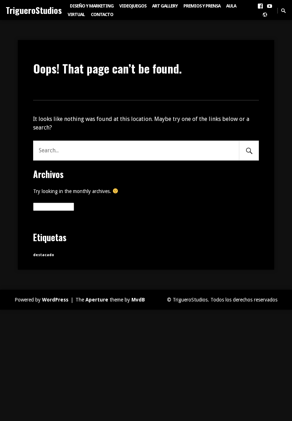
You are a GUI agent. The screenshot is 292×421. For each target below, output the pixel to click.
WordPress (55, 300)
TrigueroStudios (34, 10)
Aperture (96, 300)
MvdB (138, 300)
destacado (43, 255)
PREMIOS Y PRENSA (201, 6)
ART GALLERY (165, 6)
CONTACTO (102, 14)
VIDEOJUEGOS (132, 6)
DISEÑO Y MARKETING (92, 6)
